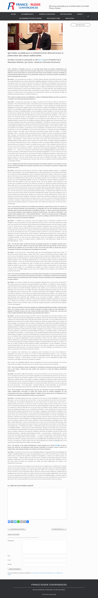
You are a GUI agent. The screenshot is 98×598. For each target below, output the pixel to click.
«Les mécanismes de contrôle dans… (16, 529)
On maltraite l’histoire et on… (59, 529)
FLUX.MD (57, 445)
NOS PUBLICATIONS (66, 14)
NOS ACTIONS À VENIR (53, 18)
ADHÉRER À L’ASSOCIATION (47, 14)
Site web (9, 564)
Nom (9, 556)
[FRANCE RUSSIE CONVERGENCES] (24, 6)
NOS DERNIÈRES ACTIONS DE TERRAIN (30, 18)
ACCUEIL (13, 14)
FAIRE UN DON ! (69, 18)
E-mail (9, 560)
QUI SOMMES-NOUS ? (27, 14)
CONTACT (80, 14)
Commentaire (11, 540)
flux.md (41, 59)
